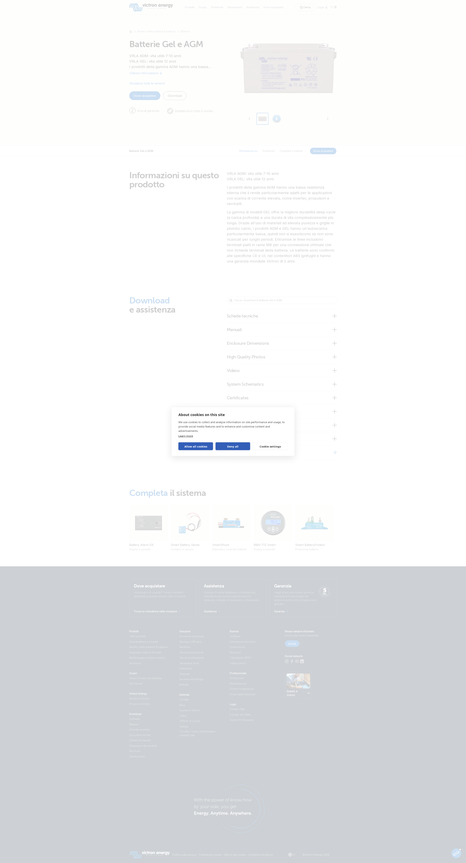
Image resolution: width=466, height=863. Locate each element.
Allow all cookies (195, 446)
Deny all (232, 446)
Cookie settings (270, 446)
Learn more (185, 436)
